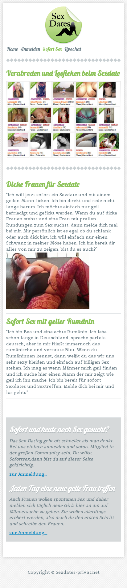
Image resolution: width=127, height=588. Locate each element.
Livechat (72, 49)
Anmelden (30, 49)
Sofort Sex (52, 49)
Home (12, 49)
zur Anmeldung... (28, 474)
